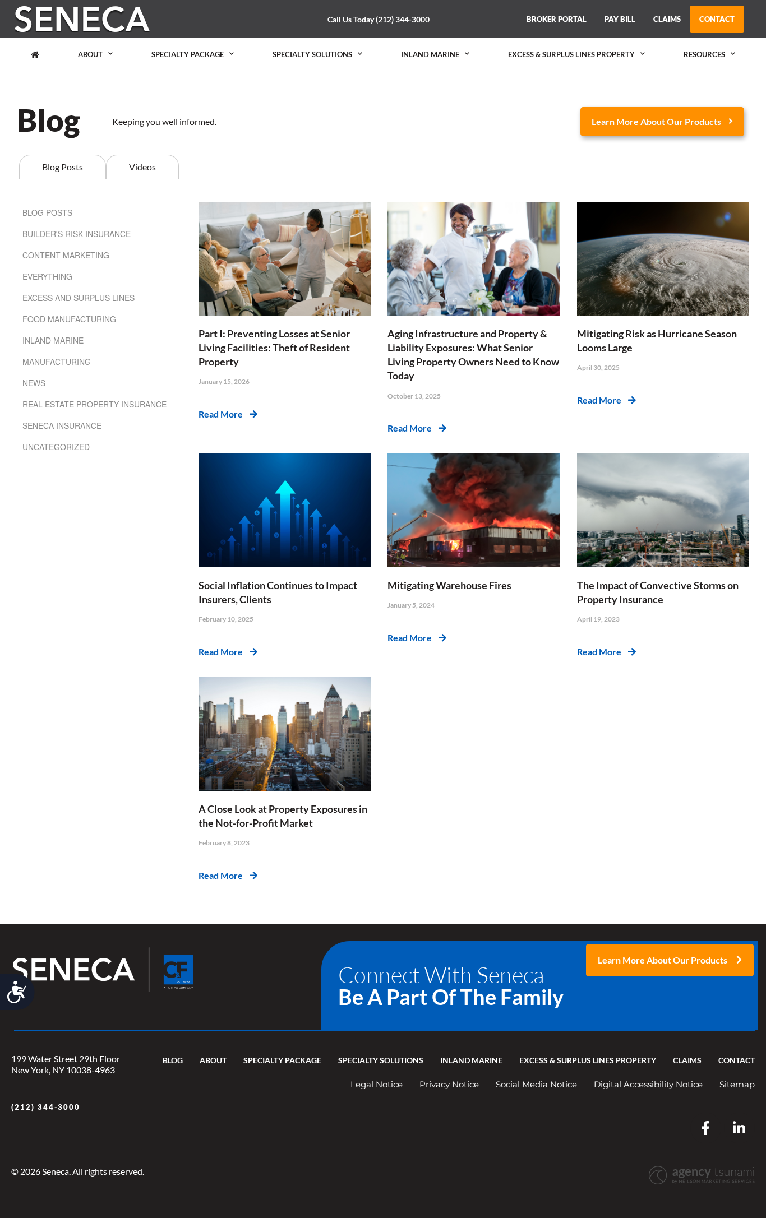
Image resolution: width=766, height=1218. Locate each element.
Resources (704, 54)
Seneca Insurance (61, 425)
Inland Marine (430, 54)
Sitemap (737, 1084)
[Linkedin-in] (739, 1128)
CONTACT (717, 19)
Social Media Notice (536, 1084)
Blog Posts (62, 166)
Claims (687, 1060)
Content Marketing (65, 255)
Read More (224, 414)
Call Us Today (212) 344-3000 (378, 19)
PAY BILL (620, 19)
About (90, 54)
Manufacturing (56, 361)
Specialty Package (187, 54)
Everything (47, 276)
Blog (173, 1060)
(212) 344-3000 (45, 1107)
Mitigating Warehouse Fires (449, 585)
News (33, 382)
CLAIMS (667, 19)
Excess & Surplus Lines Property (571, 54)
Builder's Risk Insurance (76, 233)
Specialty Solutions (312, 54)
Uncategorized (56, 446)
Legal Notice (376, 1084)
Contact (736, 1060)
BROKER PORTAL (557, 19)
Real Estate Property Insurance (94, 404)
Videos (142, 166)
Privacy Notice (449, 1084)
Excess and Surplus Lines (78, 297)
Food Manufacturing (69, 319)
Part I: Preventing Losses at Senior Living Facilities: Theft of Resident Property (274, 347)
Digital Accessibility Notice (648, 1084)
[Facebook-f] (705, 1128)
